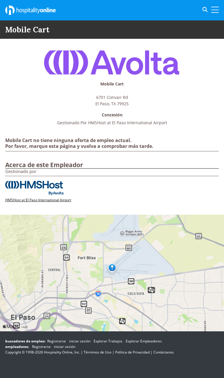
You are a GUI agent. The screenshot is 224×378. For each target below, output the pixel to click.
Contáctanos (163, 352)
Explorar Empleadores (144, 341)
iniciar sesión (79, 341)
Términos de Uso (97, 352)
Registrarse (56, 341)
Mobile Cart (112, 84)
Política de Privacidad (132, 352)
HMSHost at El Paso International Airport (127, 122)
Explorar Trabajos (108, 341)
